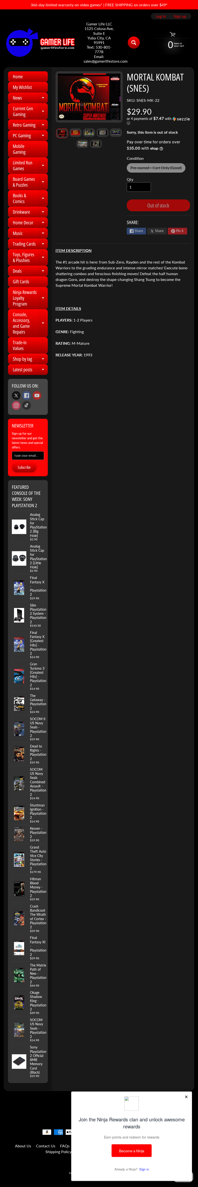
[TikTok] (26, 405)
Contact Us (45, 1145)
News (30, 99)
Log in (161, 16)
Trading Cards (30, 245)
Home (18, 76)
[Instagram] (16, 405)
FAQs (65, 1145)
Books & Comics (30, 198)
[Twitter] (16, 395)
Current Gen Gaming (30, 111)
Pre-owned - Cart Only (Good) (157, 168)
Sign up (180, 16)
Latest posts (30, 370)
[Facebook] (26, 395)
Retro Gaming (30, 126)
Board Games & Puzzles (30, 182)
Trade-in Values (20, 345)
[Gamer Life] (40, 42)
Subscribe (24, 467)
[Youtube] (37, 395)
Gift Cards (21, 281)
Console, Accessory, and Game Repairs (30, 323)
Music (30, 234)
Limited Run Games (30, 165)
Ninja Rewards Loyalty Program (30, 298)
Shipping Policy (58, 1151)
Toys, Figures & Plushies (30, 257)
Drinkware (30, 213)
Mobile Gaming (19, 149)
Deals (30, 272)
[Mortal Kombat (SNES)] (62, 133)
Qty (130, 179)
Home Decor (30, 223)
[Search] (134, 43)
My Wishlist (22, 87)
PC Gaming (30, 136)
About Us (23, 1145)
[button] (158, 120)
